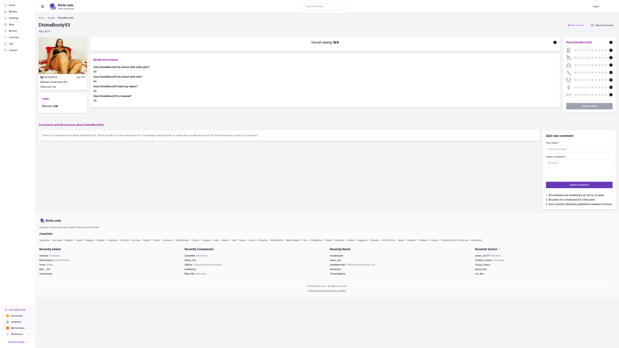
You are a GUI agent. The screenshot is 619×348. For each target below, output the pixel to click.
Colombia (113, 240)
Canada (101, 240)
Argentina (44, 240)
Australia (57, 240)
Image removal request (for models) (327, 290)
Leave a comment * (556, 156)
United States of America (454, 240)
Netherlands (277, 240)
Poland (328, 240)
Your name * (552, 143)
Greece (196, 240)
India (216, 240)
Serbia (350, 240)
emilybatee (190, 269)
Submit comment (579, 184)
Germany (168, 240)
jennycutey (480, 269)
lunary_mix (190, 260)
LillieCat (189, 264)
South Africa (389, 240)
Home (42, 18)
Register (608, 6)
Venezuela (476, 240)
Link (55, 106)
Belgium (69, 240)
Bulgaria (89, 240)
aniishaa (44, 255)
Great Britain (182, 240)
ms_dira (479, 273)
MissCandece (46, 260)
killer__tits (44, 269)
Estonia (136, 240)
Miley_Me (190, 273)
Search (352, 6)
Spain (401, 240)
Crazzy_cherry (482, 264)
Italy (234, 240)
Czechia (124, 240)
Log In (596, 6)
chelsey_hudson (484, 260)
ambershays (45, 273)
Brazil (79, 240)
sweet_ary (335, 260)
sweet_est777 (483, 255)
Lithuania (263, 240)
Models (51, 18)
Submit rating (589, 106)
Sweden (411, 240)
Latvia (252, 240)
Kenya (242, 240)
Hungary (206, 240)
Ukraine (435, 240)
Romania (340, 240)
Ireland (225, 240)
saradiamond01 (338, 264)
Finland (147, 240)
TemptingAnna (337, 273)
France (157, 240)
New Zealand (293, 240)
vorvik (42, 264)
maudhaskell (336, 255)
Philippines (316, 240)
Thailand (423, 240)
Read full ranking (16, 342)
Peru (305, 240)
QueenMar (190, 255)
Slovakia (374, 240)
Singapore (362, 240)
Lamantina (335, 269)
